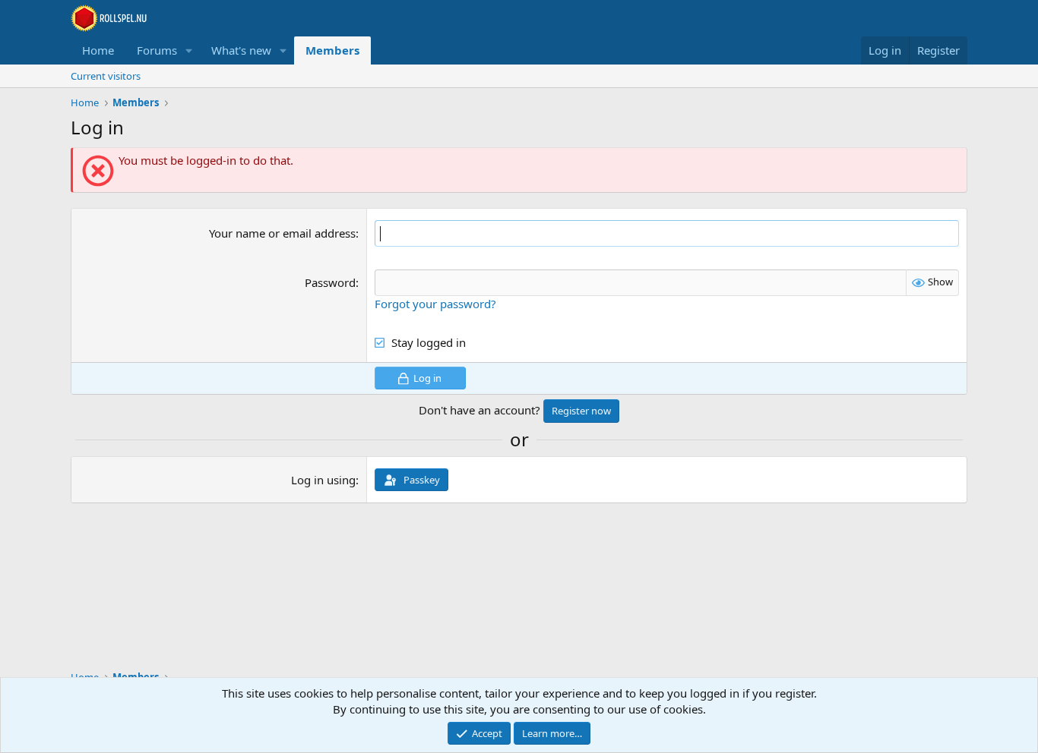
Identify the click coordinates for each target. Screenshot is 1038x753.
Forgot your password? (435, 303)
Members (332, 50)
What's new (241, 50)
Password (330, 282)
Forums (157, 50)
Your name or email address (282, 233)
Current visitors (106, 76)
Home (98, 50)
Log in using (323, 479)
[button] (189, 50)
